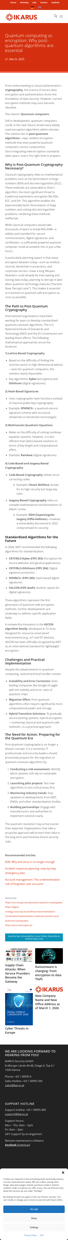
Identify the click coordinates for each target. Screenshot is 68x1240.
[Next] (58, 982)
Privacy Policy (30, 1235)
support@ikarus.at (16, 1114)
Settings (34, 1227)
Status (13, 2)
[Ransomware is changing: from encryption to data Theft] (49, 956)
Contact (44, 2)
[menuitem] (13, 2)
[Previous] (10, 982)
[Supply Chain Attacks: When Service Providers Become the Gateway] (19, 955)
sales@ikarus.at (14, 1085)
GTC (42, 1235)
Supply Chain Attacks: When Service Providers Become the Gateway (17, 973)
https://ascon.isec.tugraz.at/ (19, 925)
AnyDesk (55, 2)
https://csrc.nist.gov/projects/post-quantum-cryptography (34, 902)
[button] (63, 1172)
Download (17, 1145)
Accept (34, 1209)
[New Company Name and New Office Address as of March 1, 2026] (49, 989)
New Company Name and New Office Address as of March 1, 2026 (47, 1002)
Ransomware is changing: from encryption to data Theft (48, 973)
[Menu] (61, 16)
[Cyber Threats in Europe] (19, 1006)
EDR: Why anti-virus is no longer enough (30, 862)
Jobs (34, 2)
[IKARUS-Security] (28, 16)
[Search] (54, 16)
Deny (34, 1218)
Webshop (24, 2)
